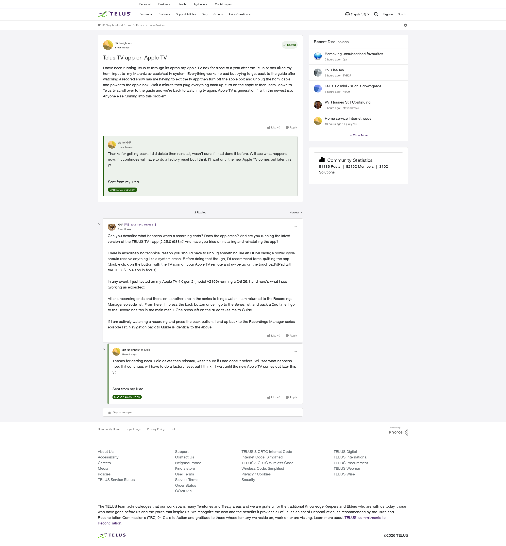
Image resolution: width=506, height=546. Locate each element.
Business (164, 4)
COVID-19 (183, 491)
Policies (104, 474)
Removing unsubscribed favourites (354, 54)
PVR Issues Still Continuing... (349, 102)
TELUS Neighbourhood (110, 25)
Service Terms (186, 479)
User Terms (184, 474)
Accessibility (108, 457)
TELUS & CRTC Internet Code (267, 451)
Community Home (109, 429)
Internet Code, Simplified (262, 457)
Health (182, 4)
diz (116, 43)
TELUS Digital (345, 451)
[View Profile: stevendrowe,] (318, 105)
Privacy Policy (156, 429)
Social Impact (223, 4)
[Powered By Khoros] (398, 431)
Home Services (156, 25)
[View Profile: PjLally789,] (318, 121)
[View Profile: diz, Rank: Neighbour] (108, 45)
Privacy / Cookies (256, 474)
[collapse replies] (99, 224)
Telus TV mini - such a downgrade (353, 86)
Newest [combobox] (296, 212)
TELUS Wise (344, 474)
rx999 (346, 91)
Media (103, 468)
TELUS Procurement (351, 463)
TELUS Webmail (347, 468)
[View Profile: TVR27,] (318, 72)
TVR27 (347, 75)
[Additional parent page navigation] (129, 25)
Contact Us (184, 457)
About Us (106, 451)
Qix (345, 59)
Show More (360, 135)
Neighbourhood (188, 463)
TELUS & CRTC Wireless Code (267, 463)
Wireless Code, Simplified (263, 468)
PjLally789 (350, 123)
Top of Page (133, 429)
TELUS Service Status (116, 479)
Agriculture (200, 4)
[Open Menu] (405, 25)
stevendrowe (351, 107)
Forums (140, 25)
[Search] (376, 14)
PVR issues (334, 70)
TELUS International (350, 457)
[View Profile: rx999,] (318, 88)
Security (248, 479)
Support (182, 451)
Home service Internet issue (348, 118)
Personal (144, 4)
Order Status (185, 485)
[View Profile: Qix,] (318, 56)
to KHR (126, 142)
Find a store (185, 468)
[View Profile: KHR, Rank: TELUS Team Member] (112, 227)
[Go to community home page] (115, 14)
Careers (104, 463)
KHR (120, 224)
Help (173, 429)
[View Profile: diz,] (112, 145)
